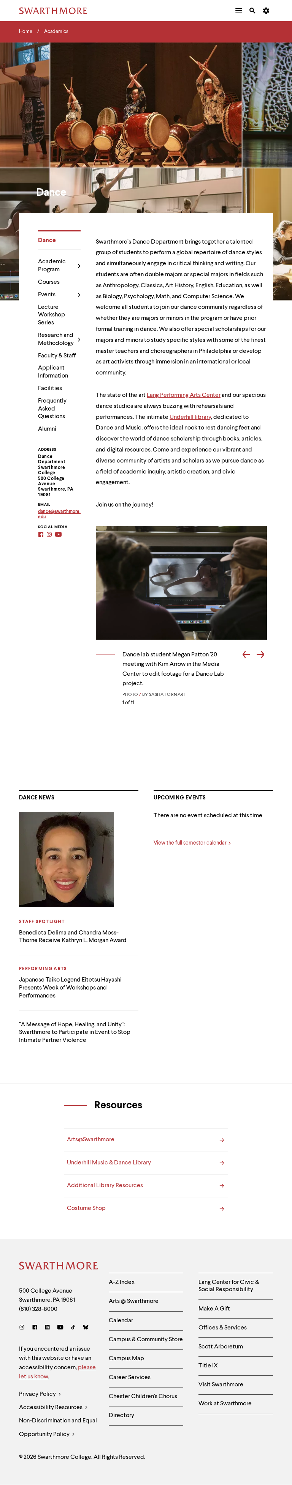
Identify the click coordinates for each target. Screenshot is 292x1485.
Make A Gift (214, 1309)
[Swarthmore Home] (58, 1267)
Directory (121, 1416)
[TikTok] (73, 1328)
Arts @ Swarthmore (134, 1301)
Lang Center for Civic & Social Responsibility (228, 1286)
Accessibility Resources (51, 1408)
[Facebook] (35, 1328)
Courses (49, 282)
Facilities (50, 388)
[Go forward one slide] (260, 656)
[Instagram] (23, 1328)
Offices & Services (222, 1328)
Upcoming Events (180, 798)
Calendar (121, 1321)
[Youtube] (60, 1328)
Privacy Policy (38, 1394)
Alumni (47, 429)
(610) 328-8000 (38, 1309)
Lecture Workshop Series (51, 315)
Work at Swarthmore (225, 1404)
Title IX (208, 1366)
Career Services (130, 1378)
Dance (47, 241)
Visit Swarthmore (220, 1385)
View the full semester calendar (190, 843)
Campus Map (126, 1359)
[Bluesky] (86, 1328)
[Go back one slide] (246, 656)
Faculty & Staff (57, 356)
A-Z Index (122, 1282)
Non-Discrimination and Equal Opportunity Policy (58, 1427)
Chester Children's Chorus (143, 1397)
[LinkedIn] (47, 1328)
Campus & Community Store (146, 1340)
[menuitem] (239, 10)
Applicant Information (53, 372)
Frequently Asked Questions (52, 409)
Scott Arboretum (220, 1347)
